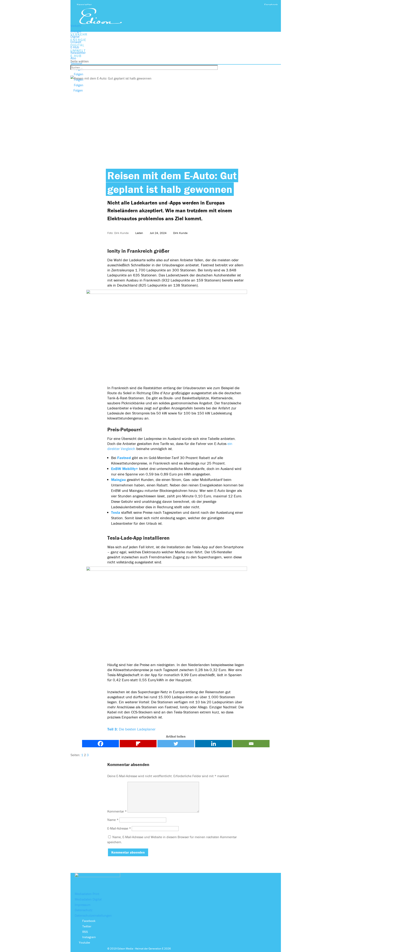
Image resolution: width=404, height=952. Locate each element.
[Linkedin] (213, 743)
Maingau (118, 479)
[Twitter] (175, 743)
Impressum (82, 905)
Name (112, 820)
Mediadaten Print (87, 894)
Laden (139, 233)
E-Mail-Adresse (119, 828)
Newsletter (84, 5)
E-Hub (74, 47)
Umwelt (75, 42)
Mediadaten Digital (88, 899)
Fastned (124, 457)
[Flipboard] (138, 743)
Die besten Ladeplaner (131, 729)
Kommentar (117, 811)
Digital (75, 36)
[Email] (251, 743)
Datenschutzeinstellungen (93, 915)
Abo (73, 58)
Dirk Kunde (180, 233)
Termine (76, 63)
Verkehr (75, 26)
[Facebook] (100, 743)
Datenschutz (83, 910)
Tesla (115, 512)
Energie (75, 31)
